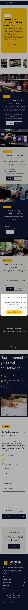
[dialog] (14, 305)
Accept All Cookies (14, 312)
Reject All (19, 307)
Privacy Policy (15, 304)
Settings (8, 307)
